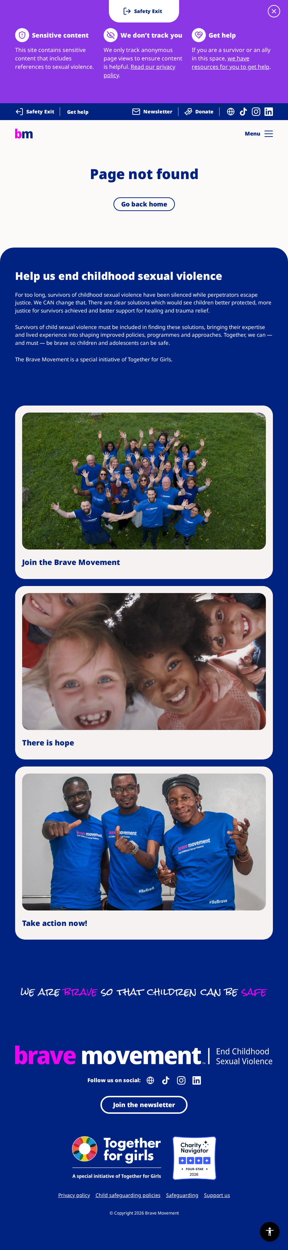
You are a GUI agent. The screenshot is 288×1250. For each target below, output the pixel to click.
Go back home (144, 204)
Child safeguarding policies (128, 1195)
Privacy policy (74, 1195)
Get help (78, 111)
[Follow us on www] (231, 111)
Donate (204, 111)
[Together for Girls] (116, 1158)
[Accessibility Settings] (270, 1232)
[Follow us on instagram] (256, 111)
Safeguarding (182, 1195)
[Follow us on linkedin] (268, 111)
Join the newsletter (144, 1104)
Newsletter (157, 111)
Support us (217, 1195)
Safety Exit (40, 111)
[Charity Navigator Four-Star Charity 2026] (194, 1158)
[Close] (274, 11)
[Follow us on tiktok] (243, 111)
